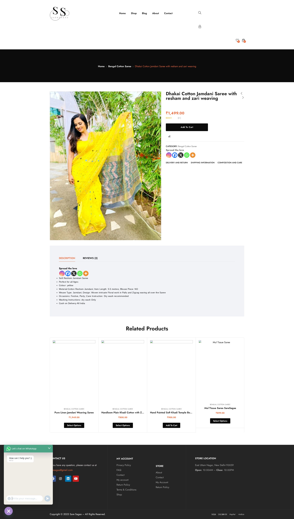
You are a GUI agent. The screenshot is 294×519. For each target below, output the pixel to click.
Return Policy (123, 484)
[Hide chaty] (8, 511)
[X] (180, 155)
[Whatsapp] (186, 155)
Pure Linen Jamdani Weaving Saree (74, 412)
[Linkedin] (68, 479)
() (179, 118)
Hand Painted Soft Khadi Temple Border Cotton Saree (180, 412)
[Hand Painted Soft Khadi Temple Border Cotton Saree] (171, 372)
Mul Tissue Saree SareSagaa (220, 408)
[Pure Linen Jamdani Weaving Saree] (74, 372)
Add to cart (187, 127)
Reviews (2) (90, 258)
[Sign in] (199, 27)
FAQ (119, 470)
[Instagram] (169, 155)
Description (67, 258)
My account (122, 480)
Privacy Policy (124, 465)
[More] (192, 155)
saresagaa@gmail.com (61, 470)
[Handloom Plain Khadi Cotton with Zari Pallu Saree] (122, 372)
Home (122, 13)
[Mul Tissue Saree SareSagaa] (220, 370)
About (155, 13)
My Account (162, 482)
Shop (134, 13)
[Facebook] (174, 155)
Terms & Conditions (126, 489)
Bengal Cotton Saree (119, 66)
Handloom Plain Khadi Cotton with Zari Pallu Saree (129, 412)
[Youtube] (76, 479)
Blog (144, 13)
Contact (168, 13)
